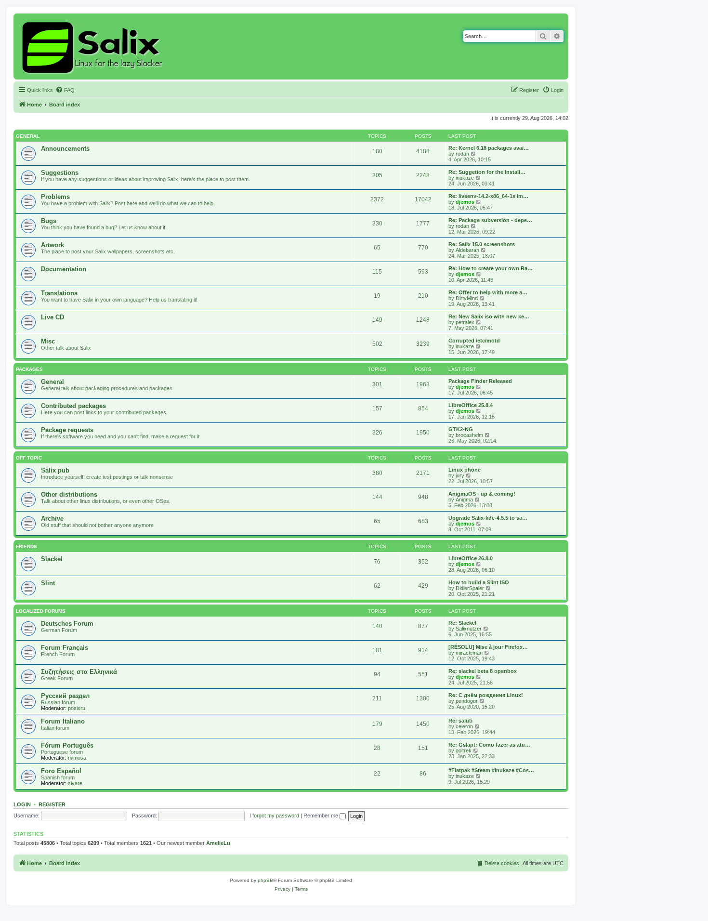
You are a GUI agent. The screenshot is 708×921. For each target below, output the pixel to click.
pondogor (467, 701)
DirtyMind (467, 298)
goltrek (464, 750)
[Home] (93, 46)
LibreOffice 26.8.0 (470, 558)
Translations (59, 293)
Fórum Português (67, 745)
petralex (465, 322)
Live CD (52, 317)
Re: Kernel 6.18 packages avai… (488, 148)
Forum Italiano (63, 721)
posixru (76, 708)
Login (22, 804)
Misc (48, 341)
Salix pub (55, 470)
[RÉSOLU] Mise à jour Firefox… (488, 647)
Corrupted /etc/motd (474, 340)
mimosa (77, 758)
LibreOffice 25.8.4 (470, 405)
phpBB (265, 880)
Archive (52, 518)
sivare (75, 783)
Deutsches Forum (67, 623)
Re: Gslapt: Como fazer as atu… (489, 745)
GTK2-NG (460, 429)
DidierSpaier (470, 588)
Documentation (63, 269)
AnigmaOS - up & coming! (481, 494)
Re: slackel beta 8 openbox (482, 671)
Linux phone (464, 470)
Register (52, 804)
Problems (55, 196)
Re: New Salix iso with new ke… (488, 316)
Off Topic (29, 457)
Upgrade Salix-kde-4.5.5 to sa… (487, 518)
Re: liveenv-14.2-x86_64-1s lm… (488, 196)
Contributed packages (73, 405)
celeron (464, 726)
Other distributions (69, 494)
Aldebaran (467, 250)
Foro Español (61, 771)
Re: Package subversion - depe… (490, 220)
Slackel (52, 559)
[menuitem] (65, 90)
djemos (465, 202)
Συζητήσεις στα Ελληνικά (79, 671)
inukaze (465, 178)
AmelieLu (218, 843)
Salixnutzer (469, 629)
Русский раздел (65, 695)
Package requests (67, 430)
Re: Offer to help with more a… (487, 292)
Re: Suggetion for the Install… (486, 172)
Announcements (65, 148)
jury (460, 475)
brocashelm (469, 435)
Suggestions (60, 172)
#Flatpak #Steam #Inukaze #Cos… (491, 770)
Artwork (52, 245)
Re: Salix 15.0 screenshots (481, 244)
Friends (26, 546)
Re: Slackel (462, 623)
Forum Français (64, 647)
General (27, 136)
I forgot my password (274, 815)
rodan (462, 154)
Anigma (464, 499)
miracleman (469, 653)
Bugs (48, 220)
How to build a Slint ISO (478, 582)
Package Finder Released (480, 381)
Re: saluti (460, 721)
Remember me (321, 815)
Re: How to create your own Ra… (490, 268)
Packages (29, 369)
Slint (48, 583)
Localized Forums (41, 611)
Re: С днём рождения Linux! (485, 695)
